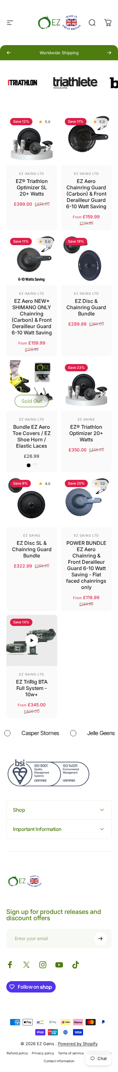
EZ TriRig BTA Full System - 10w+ (32, 688)
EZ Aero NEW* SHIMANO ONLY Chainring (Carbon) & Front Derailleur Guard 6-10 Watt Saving (32, 317)
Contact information (59, 1061)
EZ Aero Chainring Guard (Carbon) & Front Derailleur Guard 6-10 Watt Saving (86, 193)
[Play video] (31, 640)
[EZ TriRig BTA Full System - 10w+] (31, 640)
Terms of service (71, 1053)
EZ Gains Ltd (31, 173)
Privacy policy (43, 1053)
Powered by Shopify (78, 1043)
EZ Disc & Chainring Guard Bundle (86, 307)
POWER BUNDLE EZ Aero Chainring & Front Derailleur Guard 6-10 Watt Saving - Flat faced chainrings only (86, 565)
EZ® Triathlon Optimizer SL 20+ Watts (32, 187)
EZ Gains (86, 419)
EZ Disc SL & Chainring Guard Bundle (32, 549)
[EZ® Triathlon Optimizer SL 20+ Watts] (31, 139)
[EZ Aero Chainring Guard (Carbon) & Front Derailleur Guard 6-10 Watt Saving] (86, 139)
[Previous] (9, 52)
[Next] (109, 52)
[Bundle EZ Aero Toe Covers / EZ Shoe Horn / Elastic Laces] (31, 385)
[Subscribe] (100, 938)
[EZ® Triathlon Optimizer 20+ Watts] (86, 385)
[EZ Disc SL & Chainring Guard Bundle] (31, 501)
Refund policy (17, 1053)
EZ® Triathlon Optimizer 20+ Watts (86, 433)
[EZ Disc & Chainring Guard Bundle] (86, 259)
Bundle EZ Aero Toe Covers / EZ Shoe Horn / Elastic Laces (32, 436)
